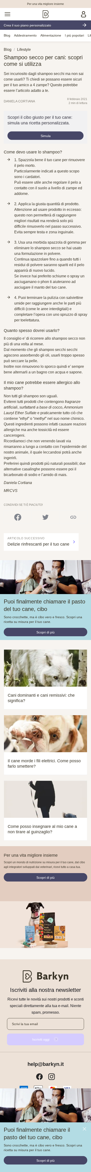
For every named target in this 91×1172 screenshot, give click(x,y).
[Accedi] (83, 14)
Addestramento (25, 35)
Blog (7, 35)
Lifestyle (24, 50)
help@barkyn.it (46, 1064)
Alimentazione (50, 35)
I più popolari (74, 35)
